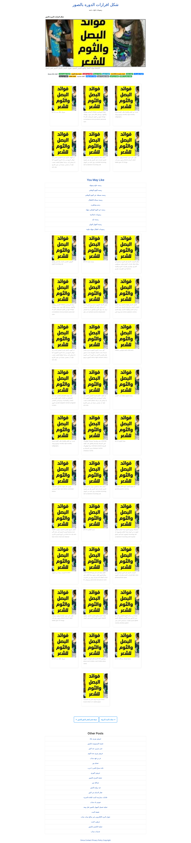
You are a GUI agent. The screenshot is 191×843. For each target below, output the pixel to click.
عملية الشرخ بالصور (95, 778)
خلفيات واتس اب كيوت (103, 76)
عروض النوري (95, 773)
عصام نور (95, 763)
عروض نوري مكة (95, 739)
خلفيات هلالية (72, 76)
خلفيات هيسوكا (97, 74)
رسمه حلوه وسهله (95, 185)
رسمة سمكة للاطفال (95, 200)
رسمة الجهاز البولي (95, 224)
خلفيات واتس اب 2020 (126, 76)
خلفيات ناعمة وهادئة (91, 76)
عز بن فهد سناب (95, 758)
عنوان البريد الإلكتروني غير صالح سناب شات (95, 817)
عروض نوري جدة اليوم (95, 753)
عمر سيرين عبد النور (95, 749)
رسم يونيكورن (95, 205)
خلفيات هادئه (129, 74)
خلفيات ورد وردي (63, 76)
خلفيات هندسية (81, 76)
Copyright (107, 840)
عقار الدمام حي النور (95, 792)
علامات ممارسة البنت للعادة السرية (95, 797)
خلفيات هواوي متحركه (64, 74)
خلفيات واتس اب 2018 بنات (118, 74)
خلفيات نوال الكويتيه (76, 74)
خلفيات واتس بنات (138, 74)
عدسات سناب (95, 832)
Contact (88, 840)
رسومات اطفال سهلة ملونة (95, 229)
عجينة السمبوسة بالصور (95, 744)
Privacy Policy (97, 840)
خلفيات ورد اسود (114, 76)
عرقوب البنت (95, 822)
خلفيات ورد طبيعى (87, 74)
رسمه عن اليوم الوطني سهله (95, 210)
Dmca (82, 840)
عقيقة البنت (95, 812)
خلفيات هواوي (106, 74)
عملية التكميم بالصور (95, 827)
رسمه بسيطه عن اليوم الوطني (95, 195)
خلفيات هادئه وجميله (53, 74)
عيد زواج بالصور (95, 788)
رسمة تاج (95, 219)
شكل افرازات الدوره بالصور (96, 4)
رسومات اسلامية (95, 215)
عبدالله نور (95, 783)
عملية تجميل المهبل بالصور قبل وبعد (95, 807)
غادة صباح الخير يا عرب (95, 768)
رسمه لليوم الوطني (95, 190)
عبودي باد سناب (95, 802)
